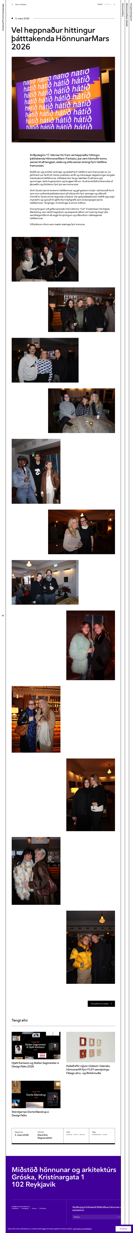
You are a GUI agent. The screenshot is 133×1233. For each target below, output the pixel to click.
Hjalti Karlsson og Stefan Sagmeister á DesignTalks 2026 (35, 1064)
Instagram (25, 1208)
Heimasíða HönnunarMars (100, 1004)
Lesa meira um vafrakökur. (82, 1229)
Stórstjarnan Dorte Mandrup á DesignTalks (30, 1113)
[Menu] (3, 615)
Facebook (69, 1134)
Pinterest (82, 1134)
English (100, 4)
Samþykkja (123, 1229)
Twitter (75, 1134)
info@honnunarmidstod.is (21, 1206)
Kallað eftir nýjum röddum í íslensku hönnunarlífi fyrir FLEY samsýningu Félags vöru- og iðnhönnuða (88, 1069)
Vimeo (34, 1208)
